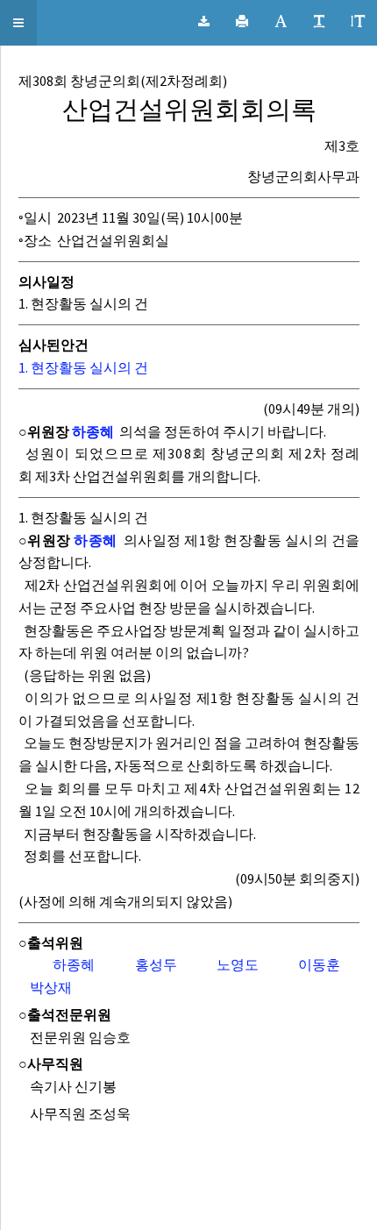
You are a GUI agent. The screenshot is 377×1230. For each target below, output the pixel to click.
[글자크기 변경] (319, 22)
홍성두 (156, 964)
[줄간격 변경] (357, 22)
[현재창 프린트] (242, 22)
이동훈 (319, 964)
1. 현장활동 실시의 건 (83, 367)
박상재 (51, 987)
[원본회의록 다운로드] (204, 22)
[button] (18, 23)
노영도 (238, 964)
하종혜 (93, 431)
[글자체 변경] (280, 22)
